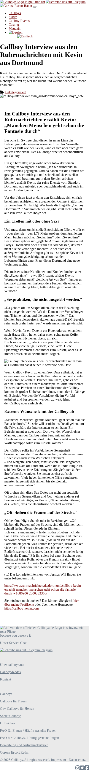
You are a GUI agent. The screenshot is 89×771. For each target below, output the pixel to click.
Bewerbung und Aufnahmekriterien (24, 745)
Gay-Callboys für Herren (17, 708)
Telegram (46, 650)
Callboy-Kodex (10, 672)
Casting (14, 24)
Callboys (15, 13)
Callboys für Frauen (13, 701)
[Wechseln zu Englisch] (25, 36)
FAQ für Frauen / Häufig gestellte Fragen (28, 730)
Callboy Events (19, 21)
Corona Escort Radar (14, 752)
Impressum (58, 760)
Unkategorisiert (15, 92)
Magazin (15, 28)
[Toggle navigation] (35, 7)
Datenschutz (77, 760)
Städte (13, 17)
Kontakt (5, 679)
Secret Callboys (10, 716)
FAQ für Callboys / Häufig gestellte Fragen (29, 738)
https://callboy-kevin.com (21, 608)
